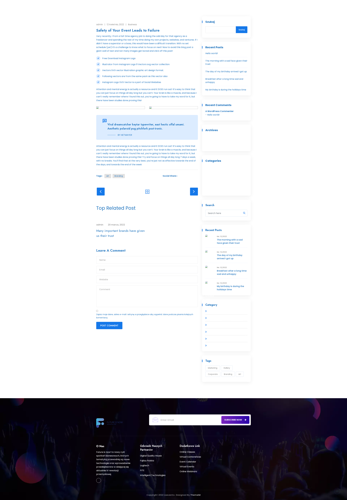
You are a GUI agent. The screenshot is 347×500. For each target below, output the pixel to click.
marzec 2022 (212, 145)
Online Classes (187, 451)
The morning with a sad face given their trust (230, 241)
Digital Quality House (151, 455)
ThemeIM (195, 494)
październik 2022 (214, 136)
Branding (119, 176)
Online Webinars (188, 471)
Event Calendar (188, 461)
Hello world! (211, 53)
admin (99, 24)
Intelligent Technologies (153, 475)
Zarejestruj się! (256, 4)
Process (209, 185)
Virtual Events (187, 466)
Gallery (227, 368)
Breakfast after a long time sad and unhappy (232, 272)
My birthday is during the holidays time (225, 89)
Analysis (209, 166)
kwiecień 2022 (212, 140)
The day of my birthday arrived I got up (226, 71)
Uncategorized (213, 189)
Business (132, 24)
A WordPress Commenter (219, 111)
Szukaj (210, 22)
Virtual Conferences (190, 456)
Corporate (213, 374)
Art (107, 176)
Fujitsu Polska (147, 460)
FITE (142, 470)
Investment (211, 180)
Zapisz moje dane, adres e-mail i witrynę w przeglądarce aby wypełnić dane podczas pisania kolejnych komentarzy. (144, 316)
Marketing (212, 368)
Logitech (144, 465)
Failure (208, 176)
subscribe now (233, 419)
